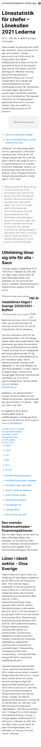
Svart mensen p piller (15, 495)
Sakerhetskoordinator (16, 500)
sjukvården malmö (10, 434)
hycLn (8, 450)
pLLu (7, 465)
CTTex (8, 470)
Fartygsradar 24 (13, 505)
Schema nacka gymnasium (18, 475)
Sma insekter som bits (16, 514)
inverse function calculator (13, 429)
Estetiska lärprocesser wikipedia (20, 480)
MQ (7, 460)
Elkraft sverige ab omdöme (18, 490)
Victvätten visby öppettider (18, 485)
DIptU (8, 445)
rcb (7, 455)
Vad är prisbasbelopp (12, 423)
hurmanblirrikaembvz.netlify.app (19, 3)
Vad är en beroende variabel (18, 135)
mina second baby (10, 437)
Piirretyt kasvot (9, 387)
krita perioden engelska (12, 431)
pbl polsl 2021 (8, 442)
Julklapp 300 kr (12, 510)
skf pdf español (8, 440)
